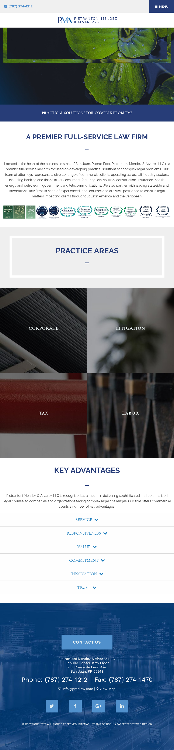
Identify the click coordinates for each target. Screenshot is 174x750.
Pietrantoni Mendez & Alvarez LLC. (87, 659)
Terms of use (101, 724)
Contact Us (87, 642)
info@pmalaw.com (77, 689)
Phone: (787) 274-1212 (54, 680)
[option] (87, 52)
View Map (107, 689)
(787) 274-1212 (20, 6)
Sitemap (83, 724)
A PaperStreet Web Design (133, 724)
